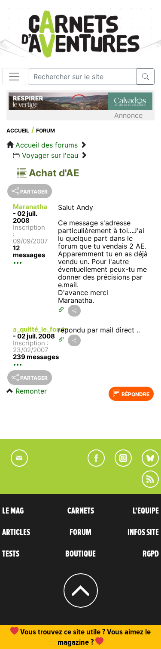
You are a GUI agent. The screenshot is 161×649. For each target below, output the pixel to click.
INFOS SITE (143, 532)
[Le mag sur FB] (92, 464)
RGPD (151, 554)
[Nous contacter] (15, 464)
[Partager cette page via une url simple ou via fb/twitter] (74, 311)
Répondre (134, 394)
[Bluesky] (146, 464)
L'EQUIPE (146, 511)
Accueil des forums (46, 145)
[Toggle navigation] (14, 76)
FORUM (80, 532)
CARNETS (80, 511)
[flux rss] (146, 485)
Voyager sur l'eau (50, 155)
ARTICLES (16, 532)
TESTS (10, 554)
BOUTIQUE (80, 554)
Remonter (31, 391)
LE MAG (13, 511)
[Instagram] (119, 464)
